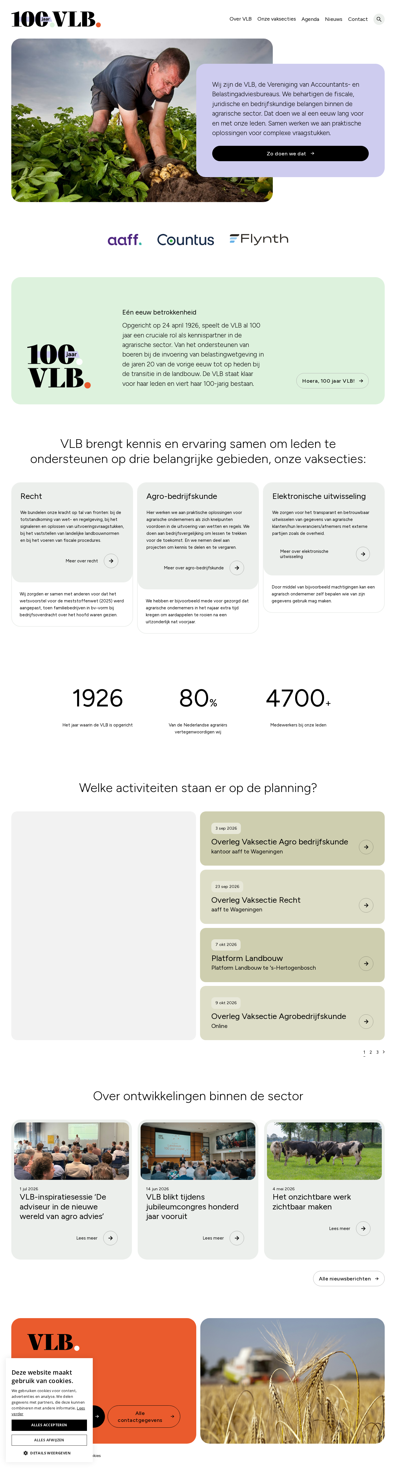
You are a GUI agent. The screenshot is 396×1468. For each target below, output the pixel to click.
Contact (358, 19)
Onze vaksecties (276, 19)
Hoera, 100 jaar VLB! (328, 381)
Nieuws (333, 19)
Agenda (310, 19)
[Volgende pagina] (384, 1052)
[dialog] (49, 1410)
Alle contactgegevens (140, 1416)
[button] (49, 1452)
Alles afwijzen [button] (49, 1440)
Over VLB (241, 19)
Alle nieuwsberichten (345, 1279)
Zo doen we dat (286, 153)
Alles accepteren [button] (49, 1424)
